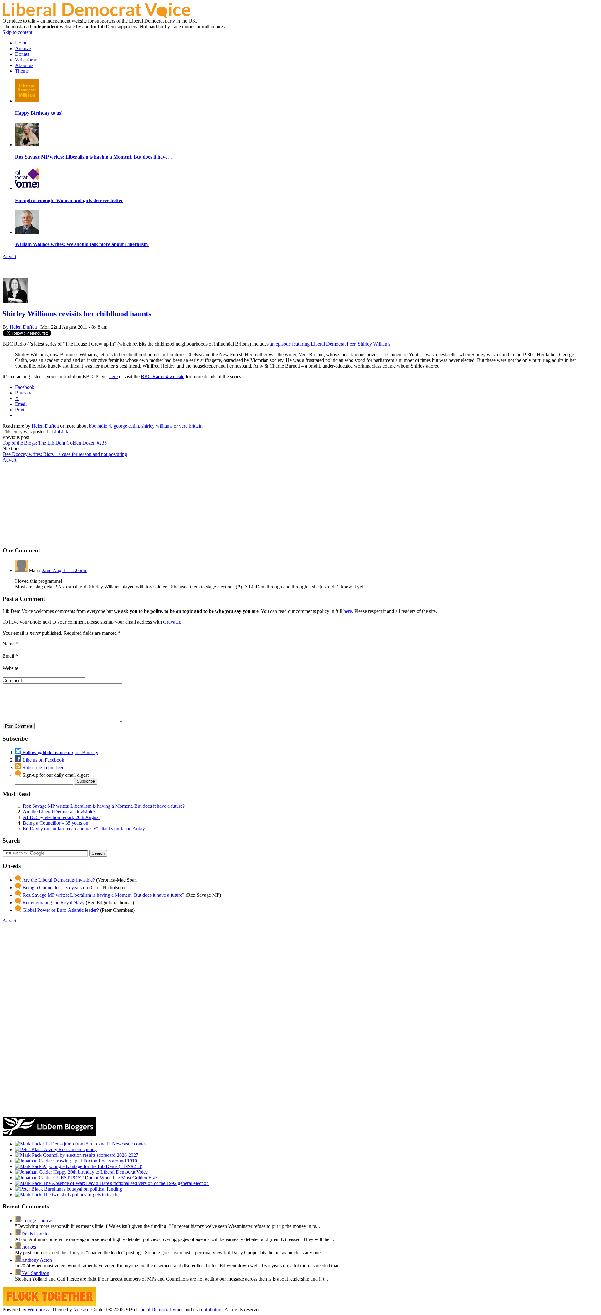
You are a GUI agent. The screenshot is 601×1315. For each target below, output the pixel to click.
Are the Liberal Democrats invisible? (59, 811)
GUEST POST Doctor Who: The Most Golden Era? (104, 1177)
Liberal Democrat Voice (159, 1309)
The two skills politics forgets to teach (79, 1194)
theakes (28, 1247)
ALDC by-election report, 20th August (61, 817)
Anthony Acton (36, 1260)
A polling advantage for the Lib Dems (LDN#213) (92, 1166)
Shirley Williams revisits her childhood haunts (77, 314)
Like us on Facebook (42, 760)
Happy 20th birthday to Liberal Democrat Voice (100, 1172)
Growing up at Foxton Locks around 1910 (94, 1160)
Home (21, 42)
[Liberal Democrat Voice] (96, 16)
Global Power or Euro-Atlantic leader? (60, 910)
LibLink (60, 431)
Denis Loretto (35, 1233)
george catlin (126, 426)
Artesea (80, 1309)
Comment (12, 680)
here (113, 376)
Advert (9, 256)
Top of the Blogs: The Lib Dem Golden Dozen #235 (55, 443)
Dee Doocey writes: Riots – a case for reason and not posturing (65, 454)
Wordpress (38, 1309)
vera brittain (191, 426)
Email (8, 656)
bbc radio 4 (100, 426)
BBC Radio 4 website (162, 376)
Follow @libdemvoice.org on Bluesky (59, 752)
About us (24, 65)
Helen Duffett (23, 327)
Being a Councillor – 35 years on (55, 823)
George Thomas (37, 1220)
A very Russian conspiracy (70, 1149)
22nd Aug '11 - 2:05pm (64, 570)
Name (8, 643)
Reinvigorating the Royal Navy (53, 902)
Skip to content (17, 32)
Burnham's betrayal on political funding (82, 1189)
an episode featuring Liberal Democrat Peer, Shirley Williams (330, 344)
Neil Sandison (35, 1273)
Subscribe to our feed (42, 767)
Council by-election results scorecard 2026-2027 (90, 1155)
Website (10, 668)
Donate (22, 54)
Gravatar (171, 621)
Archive (23, 48)
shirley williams (156, 426)
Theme (22, 71)
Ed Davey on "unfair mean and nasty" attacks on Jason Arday (84, 828)
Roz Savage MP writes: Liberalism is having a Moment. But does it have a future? (104, 806)
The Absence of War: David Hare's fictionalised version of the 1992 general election (125, 1183)
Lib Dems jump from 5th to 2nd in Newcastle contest (95, 1143)
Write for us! (27, 59)
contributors (210, 1309)
